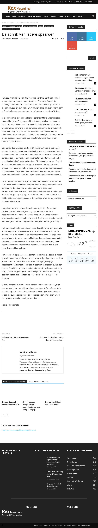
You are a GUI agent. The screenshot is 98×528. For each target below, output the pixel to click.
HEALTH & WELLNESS (34, 16)
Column (11, 22)
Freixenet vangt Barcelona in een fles (15, 338)
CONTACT (79, 2)
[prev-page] (3, 414)
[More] (28, 44)
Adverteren (38, 526)
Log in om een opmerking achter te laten (19, 430)
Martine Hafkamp (12, 38)
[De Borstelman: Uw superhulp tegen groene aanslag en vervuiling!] (70, 77)
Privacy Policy (57, 526)
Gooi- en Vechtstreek (30, 26)
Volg (82, 33)
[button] (93, 16)
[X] (10, 44)
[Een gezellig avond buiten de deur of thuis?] (11, 393)
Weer (71, 225)
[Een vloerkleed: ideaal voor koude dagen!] (54, 393)
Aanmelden (59, 2)
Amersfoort (11, 26)
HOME (8, 16)
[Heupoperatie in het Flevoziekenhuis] (70, 101)
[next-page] (7, 414)
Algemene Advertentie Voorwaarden (77, 526)
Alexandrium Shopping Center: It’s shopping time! (55, 474)
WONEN (53, 16)
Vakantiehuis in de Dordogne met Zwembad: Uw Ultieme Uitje (82, 170)
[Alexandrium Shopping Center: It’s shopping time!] (70, 90)
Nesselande (6, 29)
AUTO (14, 16)
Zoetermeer (15, 29)
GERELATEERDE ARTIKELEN (14, 382)
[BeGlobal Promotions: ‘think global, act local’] (70, 122)
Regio (4, 26)
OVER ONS (88, 2)
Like (72, 33)
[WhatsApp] (21, 44)
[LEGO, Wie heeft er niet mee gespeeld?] (70, 113)
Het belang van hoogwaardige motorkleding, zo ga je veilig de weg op (81, 155)
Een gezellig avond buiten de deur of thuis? (82, 147)
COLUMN (21, 16)
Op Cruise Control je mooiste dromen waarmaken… (51, 338)
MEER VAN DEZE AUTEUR (39, 382)
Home (4, 22)
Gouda (41, 26)
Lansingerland (49, 26)
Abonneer (72, 42)
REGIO (61, 16)
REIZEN (46, 16)
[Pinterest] (16, 44)
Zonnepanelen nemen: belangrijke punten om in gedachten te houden (82, 178)
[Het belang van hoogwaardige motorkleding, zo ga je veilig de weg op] (32, 393)
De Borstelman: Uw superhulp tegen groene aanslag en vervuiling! (84, 77)
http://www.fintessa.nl (27, 356)
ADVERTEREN (69, 2)
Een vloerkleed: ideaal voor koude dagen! (82, 163)
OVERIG (67, 16)
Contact (47, 526)
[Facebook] (4, 44)
